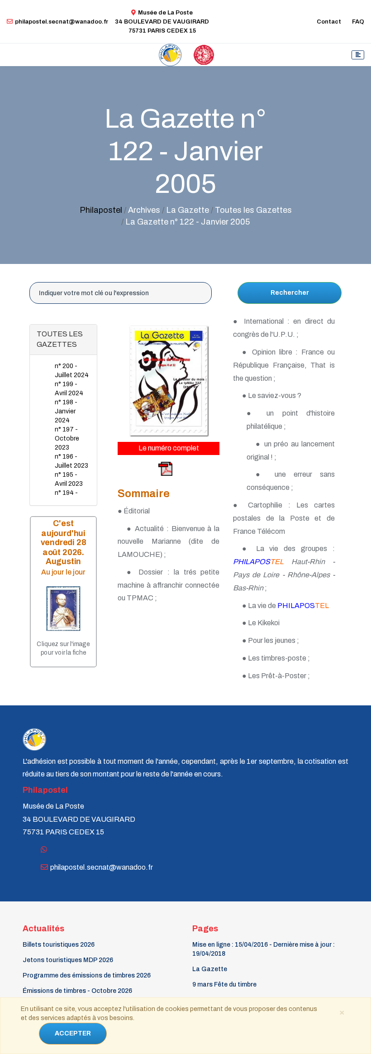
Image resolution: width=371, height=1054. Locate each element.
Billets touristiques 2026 (59, 944)
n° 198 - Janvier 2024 (66, 411)
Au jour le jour (63, 572)
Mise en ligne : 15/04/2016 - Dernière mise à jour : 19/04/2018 (263, 949)
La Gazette (209, 969)
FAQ (358, 22)
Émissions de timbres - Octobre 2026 (77, 990)
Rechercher (290, 292)
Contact (329, 22)
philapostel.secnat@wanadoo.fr (61, 22)
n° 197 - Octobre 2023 (67, 438)
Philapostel (101, 210)
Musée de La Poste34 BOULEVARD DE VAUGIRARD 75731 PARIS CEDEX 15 (162, 22)
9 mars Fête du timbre (224, 984)
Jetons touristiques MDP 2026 (68, 960)
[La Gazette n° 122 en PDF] (146, 468)
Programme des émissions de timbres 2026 (87, 975)
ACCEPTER (73, 1033)
